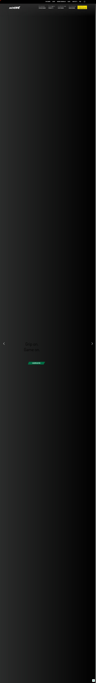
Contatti (74, 1)
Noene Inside (72, 8)
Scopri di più (36, 363)
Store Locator (82, 8)
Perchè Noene (42, 8)
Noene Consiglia (61, 1)
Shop (53, 1)
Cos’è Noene (61, 8)
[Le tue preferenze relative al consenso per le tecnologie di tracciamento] (93, 680)
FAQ (80, 1)
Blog (69, 1)
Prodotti (50, 8)
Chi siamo (47, 1)
